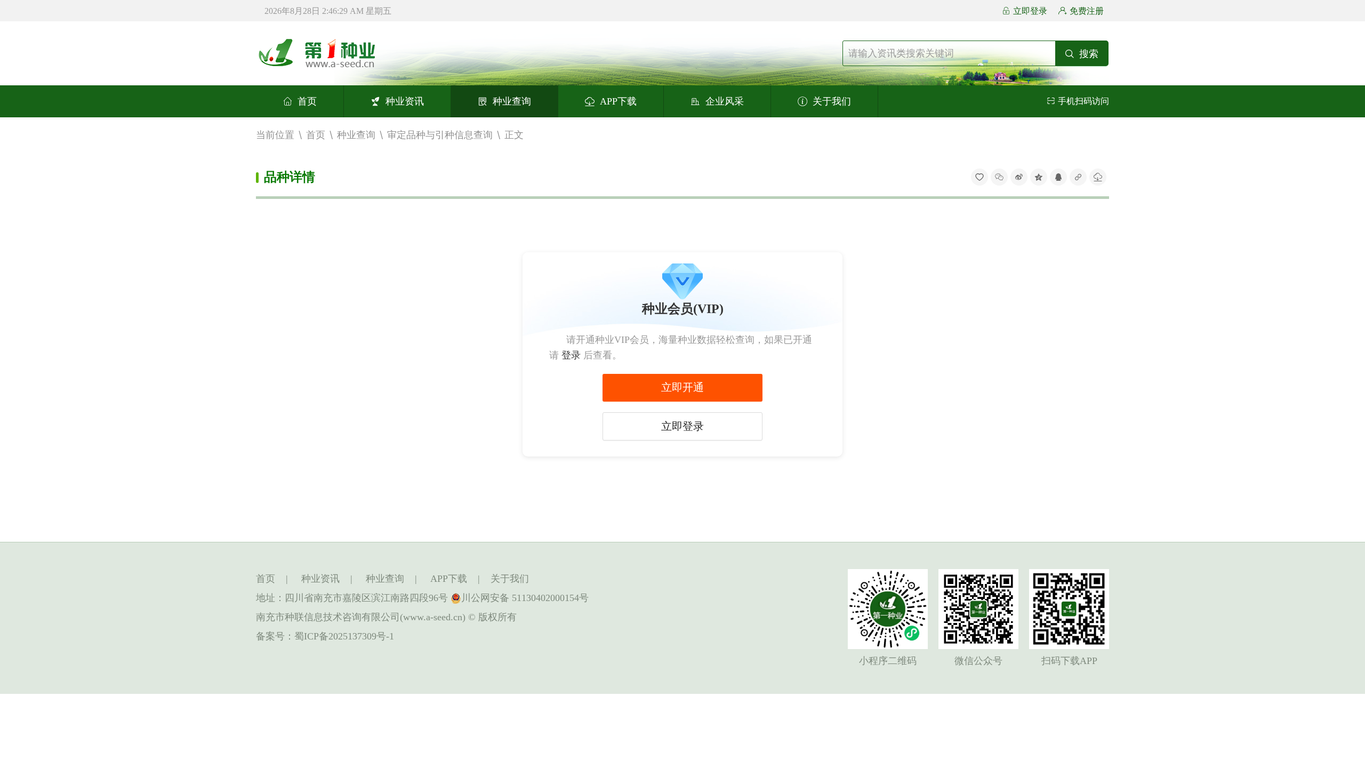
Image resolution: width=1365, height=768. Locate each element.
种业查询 (512, 101)
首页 (307, 101)
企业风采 (724, 101)
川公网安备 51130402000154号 (525, 598)
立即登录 (1030, 10)
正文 (514, 134)
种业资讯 (405, 101)
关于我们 (832, 101)
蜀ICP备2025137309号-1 (344, 636)
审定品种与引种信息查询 (440, 134)
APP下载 (618, 101)
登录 (571, 355)
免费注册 (1087, 10)
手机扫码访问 (1083, 101)
